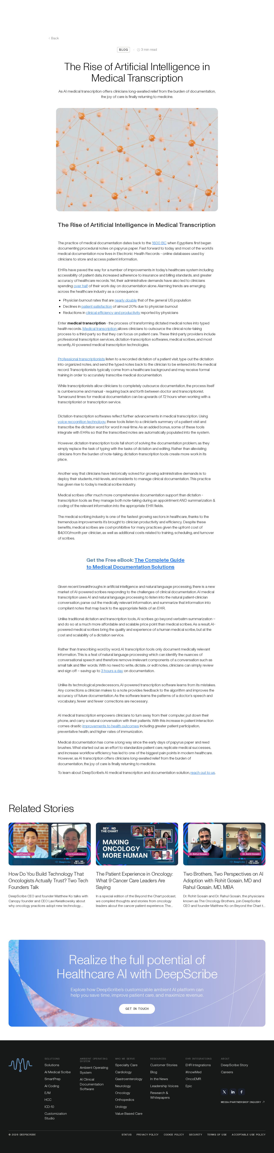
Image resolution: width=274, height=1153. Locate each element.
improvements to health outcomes (110, 726)
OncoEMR (193, 1079)
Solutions (52, 1065)
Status (126, 1134)
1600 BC (159, 243)
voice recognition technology (82, 421)
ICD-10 (49, 1107)
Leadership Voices (164, 1086)
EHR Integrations (198, 1065)
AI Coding (52, 1086)
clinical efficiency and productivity (113, 312)
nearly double (126, 300)
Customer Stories (163, 1065)
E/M (48, 1093)
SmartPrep (53, 1079)
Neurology (123, 1086)
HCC (48, 1100)
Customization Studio (56, 1116)
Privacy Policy (147, 1134)
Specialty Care (126, 1065)
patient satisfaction (97, 306)
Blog (153, 1072)
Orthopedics (124, 1100)
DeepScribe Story (234, 1065)
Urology (121, 1107)
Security (195, 1134)
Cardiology (123, 1072)
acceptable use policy (248, 1134)
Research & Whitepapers (160, 1095)
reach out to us (203, 772)
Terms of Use (217, 1134)
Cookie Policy (174, 1134)
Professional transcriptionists (81, 359)
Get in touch (137, 1009)
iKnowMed (193, 1072)
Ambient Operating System (94, 1070)
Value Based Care (128, 1114)
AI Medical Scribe (58, 1072)
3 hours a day (112, 670)
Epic (189, 1086)
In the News (159, 1079)
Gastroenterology (128, 1079)
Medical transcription (100, 328)
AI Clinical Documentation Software (92, 1084)
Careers (227, 1072)
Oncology (122, 1093)
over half (81, 286)
